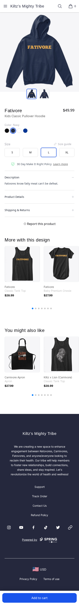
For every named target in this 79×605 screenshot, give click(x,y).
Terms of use (51, 579)
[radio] (12, 152)
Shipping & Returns (17, 210)
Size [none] (7, 144)
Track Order (39, 496)
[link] (22, 264)
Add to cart (39, 598)
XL (66, 152)
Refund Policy (39, 515)
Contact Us (40, 505)
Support (40, 486)
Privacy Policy (28, 579)
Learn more (60, 164)
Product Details (14, 197)
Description (12, 177)
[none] (62, 144)
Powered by (29, 539)
